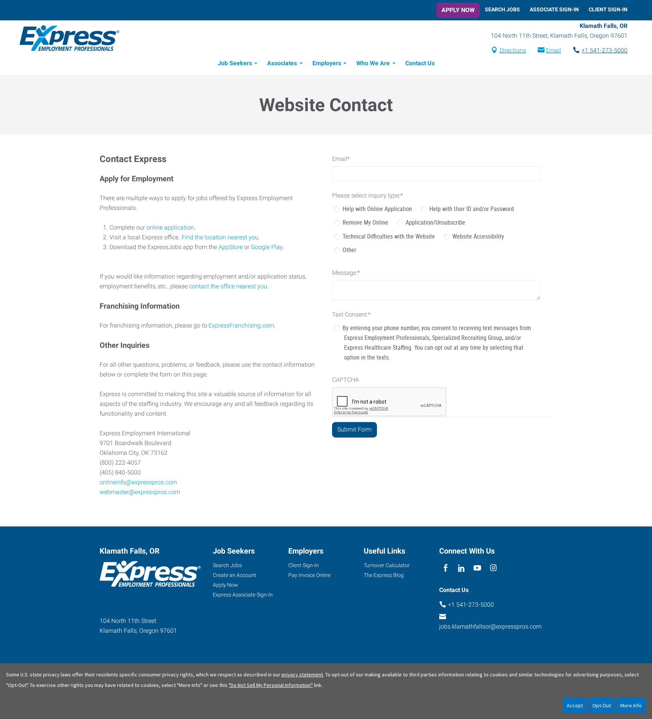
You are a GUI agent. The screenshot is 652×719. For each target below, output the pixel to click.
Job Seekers (235, 63)
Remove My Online (365, 222)
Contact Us (420, 63)
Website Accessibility (478, 236)
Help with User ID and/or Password (471, 209)
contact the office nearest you (228, 286)
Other (349, 250)
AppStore (230, 247)
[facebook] (445, 568)
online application (170, 227)
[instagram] (493, 568)
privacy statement (302, 674)
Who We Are (373, 63)
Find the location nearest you (219, 237)
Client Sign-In (608, 9)
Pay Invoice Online (309, 575)
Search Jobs (502, 9)
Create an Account (234, 575)
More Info (631, 705)
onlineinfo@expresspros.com (138, 482)
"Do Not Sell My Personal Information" (271, 685)
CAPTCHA (345, 379)
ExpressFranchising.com (241, 325)
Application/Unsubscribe (435, 222)
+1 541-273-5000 (604, 50)
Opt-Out (601, 705)
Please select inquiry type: (367, 195)
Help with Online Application (377, 209)
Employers (326, 63)
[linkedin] (461, 568)
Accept (575, 705)
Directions (513, 50)
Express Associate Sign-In (243, 595)
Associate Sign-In (554, 9)
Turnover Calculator (387, 565)
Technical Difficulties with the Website (389, 236)
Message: (346, 272)
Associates (282, 63)
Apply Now (458, 10)
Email (553, 50)
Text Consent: (351, 314)
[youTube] (477, 568)
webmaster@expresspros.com (140, 492)
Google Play (267, 247)
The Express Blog (384, 575)
